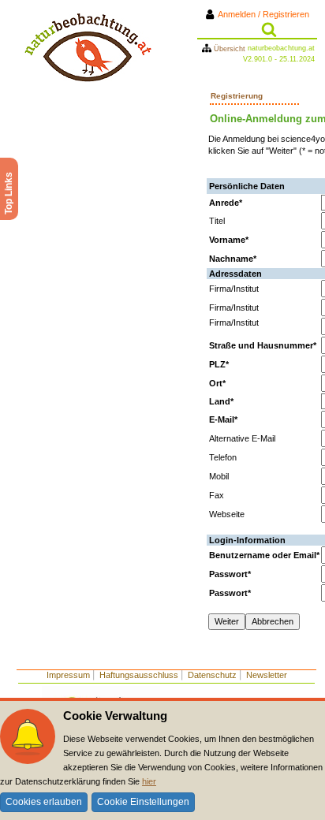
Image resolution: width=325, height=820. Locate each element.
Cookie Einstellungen (143, 801)
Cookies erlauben (44, 801)
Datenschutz (212, 675)
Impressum (68, 675)
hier (149, 781)
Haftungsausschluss (138, 675)
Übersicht (229, 49)
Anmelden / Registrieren (267, 14)
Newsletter (266, 675)
